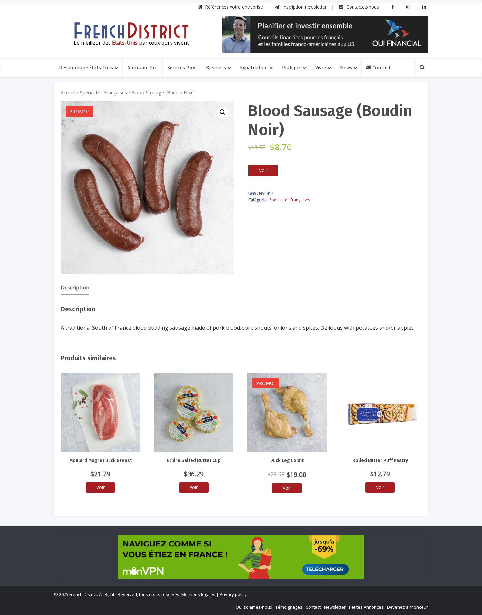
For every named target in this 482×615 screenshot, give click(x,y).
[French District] (131, 30)
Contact (381, 67)
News (346, 67)
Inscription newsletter (304, 7)
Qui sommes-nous (254, 607)
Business (216, 67)
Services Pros (181, 67)
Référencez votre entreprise (233, 7)
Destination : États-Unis (86, 67)
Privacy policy (233, 594)
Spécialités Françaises (103, 92)
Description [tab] (75, 287)
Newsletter (335, 607)
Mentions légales (198, 594)
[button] (223, 112)
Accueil (68, 92)
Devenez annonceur (407, 607)
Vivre (320, 67)
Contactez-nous (362, 7)
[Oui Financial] (325, 34)
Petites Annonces (366, 607)
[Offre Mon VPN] (241, 557)
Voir (263, 170)
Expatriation (254, 67)
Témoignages (288, 607)
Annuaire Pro (142, 67)
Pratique (291, 67)
